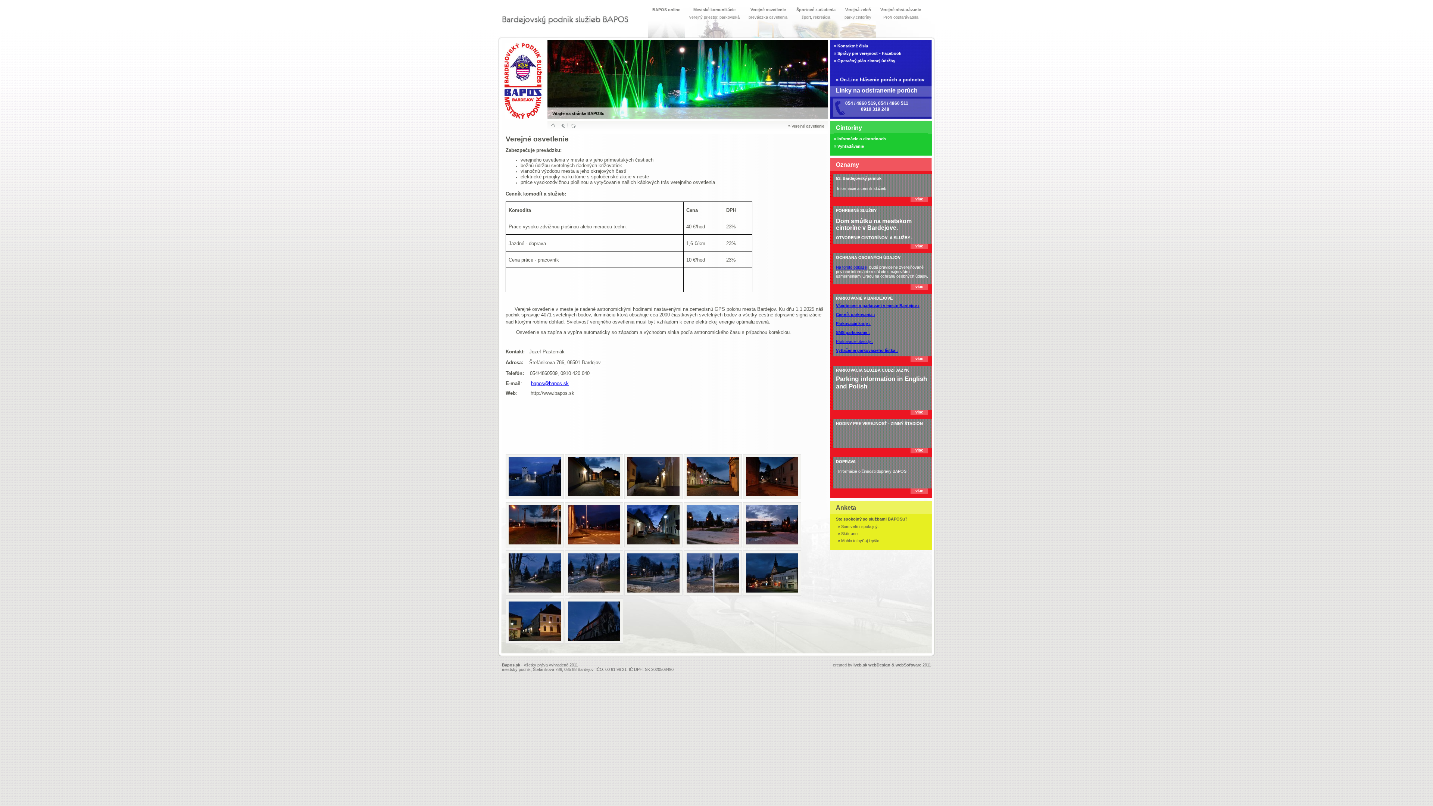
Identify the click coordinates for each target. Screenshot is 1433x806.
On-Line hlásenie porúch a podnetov (882, 79)
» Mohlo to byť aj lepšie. (859, 540)
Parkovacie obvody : (854, 341)
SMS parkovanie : (853, 332)
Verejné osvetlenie (808, 126)
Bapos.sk (511, 665)
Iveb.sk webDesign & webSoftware (887, 665)
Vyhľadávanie (850, 146)
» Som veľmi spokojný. (858, 526)
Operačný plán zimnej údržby (866, 61)
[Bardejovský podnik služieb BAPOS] (565, 20)
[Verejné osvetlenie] (535, 476)
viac (919, 199)
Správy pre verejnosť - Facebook (869, 53)
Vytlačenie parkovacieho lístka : (867, 350)
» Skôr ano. (848, 533)
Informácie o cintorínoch (861, 139)
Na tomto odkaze (851, 267)
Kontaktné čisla (852, 46)
